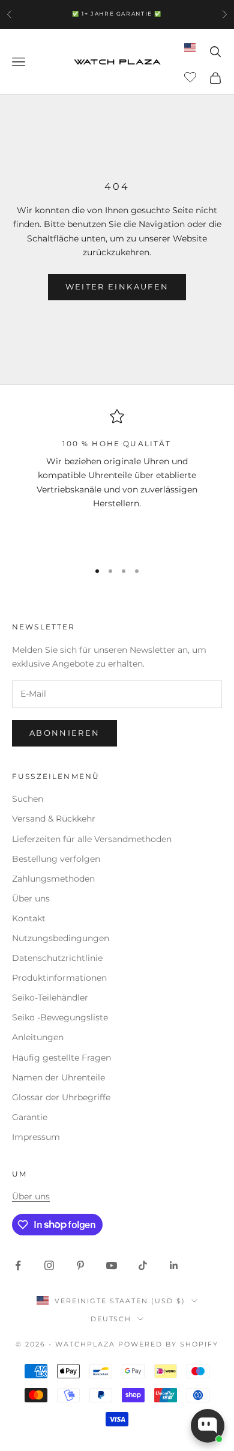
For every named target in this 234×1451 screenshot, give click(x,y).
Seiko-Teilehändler (50, 997)
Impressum (36, 1136)
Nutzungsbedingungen (60, 938)
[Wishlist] (191, 76)
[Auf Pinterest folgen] (80, 1265)
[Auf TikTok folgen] (143, 1265)
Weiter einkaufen (117, 286)
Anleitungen (38, 1037)
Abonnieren (64, 733)
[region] (117, 479)
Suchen (27, 798)
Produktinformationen (59, 977)
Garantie (29, 1117)
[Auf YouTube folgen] (112, 1265)
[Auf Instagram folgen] (49, 1265)
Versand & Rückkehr (53, 818)
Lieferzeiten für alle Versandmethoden (92, 839)
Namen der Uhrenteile (58, 1077)
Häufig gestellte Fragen (61, 1057)
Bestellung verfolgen (56, 858)
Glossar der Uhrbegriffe (61, 1097)
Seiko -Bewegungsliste (60, 1017)
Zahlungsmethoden (53, 878)
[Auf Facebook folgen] (18, 1265)
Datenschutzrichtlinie (57, 958)
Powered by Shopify (168, 1344)
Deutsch (111, 1319)
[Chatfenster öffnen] (207, 1426)
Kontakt (29, 918)
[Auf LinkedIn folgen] (174, 1265)
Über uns (31, 898)
